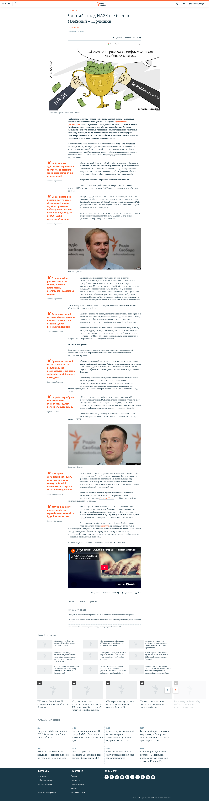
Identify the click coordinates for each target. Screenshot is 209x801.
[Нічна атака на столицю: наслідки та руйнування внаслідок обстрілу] (156, 690)
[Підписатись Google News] (112, 777)
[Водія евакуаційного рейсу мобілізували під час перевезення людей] (190, 690)
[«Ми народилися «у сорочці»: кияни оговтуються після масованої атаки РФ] (121, 690)
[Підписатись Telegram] (137, 777)
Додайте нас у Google (196, 4)
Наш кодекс (75, 780)
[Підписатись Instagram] (127, 777)
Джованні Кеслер (106, 498)
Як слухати (41, 776)
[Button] (117, 37)
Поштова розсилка (44, 784)
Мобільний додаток (45, 780)
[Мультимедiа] (184, 3)
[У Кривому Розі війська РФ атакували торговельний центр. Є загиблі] (53, 690)
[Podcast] (148, 777)
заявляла (105, 526)
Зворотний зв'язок (78, 793)
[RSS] (143, 777)
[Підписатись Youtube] (122, 777)
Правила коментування (46, 793)
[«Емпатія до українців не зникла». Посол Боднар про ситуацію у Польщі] (44, 644)
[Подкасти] (177, 3)
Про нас (74, 776)
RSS (38, 788)
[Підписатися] (153, 777)
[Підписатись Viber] (132, 777)
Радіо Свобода (73, 27)
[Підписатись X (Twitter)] (117, 777)
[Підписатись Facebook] (106, 777)
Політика (72, 11)
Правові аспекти (77, 784)
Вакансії (74, 788)
